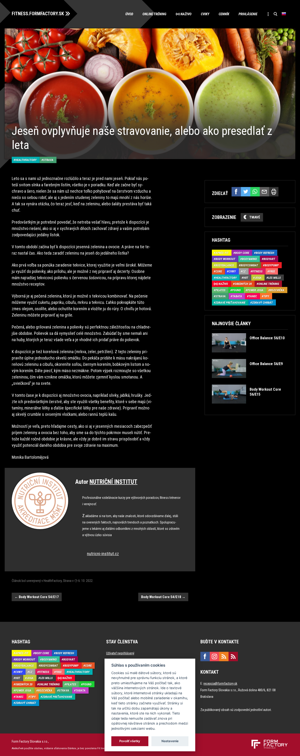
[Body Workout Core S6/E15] (249, 407)
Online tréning (154, 14)
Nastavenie (170, 741)
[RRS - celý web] (224, 656)
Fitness (257, 271)
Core (218, 271)
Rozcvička (277, 290)
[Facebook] (236, 191)
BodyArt (269, 259)
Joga (258, 277)
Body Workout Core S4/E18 (163, 597)
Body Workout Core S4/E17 (37, 597)
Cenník (224, 14)
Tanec (253, 296)
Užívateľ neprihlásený (120, 653)
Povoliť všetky (130, 741)
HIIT (245, 277)
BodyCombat (249, 265)
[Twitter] (245, 191)
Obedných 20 (243, 284)
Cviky (205, 14)
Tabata (237, 296)
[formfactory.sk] (267, 741)
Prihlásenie (248, 14)
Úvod (129, 14)
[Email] (264, 191)
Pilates (220, 290)
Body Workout (225, 259)
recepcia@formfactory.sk (220, 683)
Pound (236, 290)
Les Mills (274, 277)
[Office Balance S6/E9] (247, 381)
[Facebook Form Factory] (205, 656)
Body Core (242, 253)
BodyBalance (224, 265)
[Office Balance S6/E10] (248, 356)
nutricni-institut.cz (103, 553)
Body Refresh (265, 253)
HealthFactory (26, 160)
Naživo (185, 14)
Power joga (255, 290)
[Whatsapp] (255, 191)
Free (272, 271)
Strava (48, 160)
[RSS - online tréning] (233, 656)
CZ (244, 271)
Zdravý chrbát (262, 302)
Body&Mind (249, 259)
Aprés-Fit (222, 253)
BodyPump (272, 265)
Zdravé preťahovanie (230, 302)
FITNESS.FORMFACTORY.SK (38, 13)
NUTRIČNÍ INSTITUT (113, 481)
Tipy (266, 296)
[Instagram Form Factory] (214, 656)
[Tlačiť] (273, 191)
